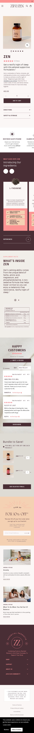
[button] (12, 61)
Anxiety (6, 570)
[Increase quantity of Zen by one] (28, 96)
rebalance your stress (10, 80)
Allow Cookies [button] (16, 729)
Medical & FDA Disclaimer (17, 715)
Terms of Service (17, 705)
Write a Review (21, 361)
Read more (6, 579)
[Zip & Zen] (17, 6)
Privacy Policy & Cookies (17, 708)
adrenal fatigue (8, 567)
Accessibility (17, 711)
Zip (17, 471)
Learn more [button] (7, 725)
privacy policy (21, 541)
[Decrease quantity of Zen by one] (6, 96)
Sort (15, 367)
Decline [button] (6, 729)
